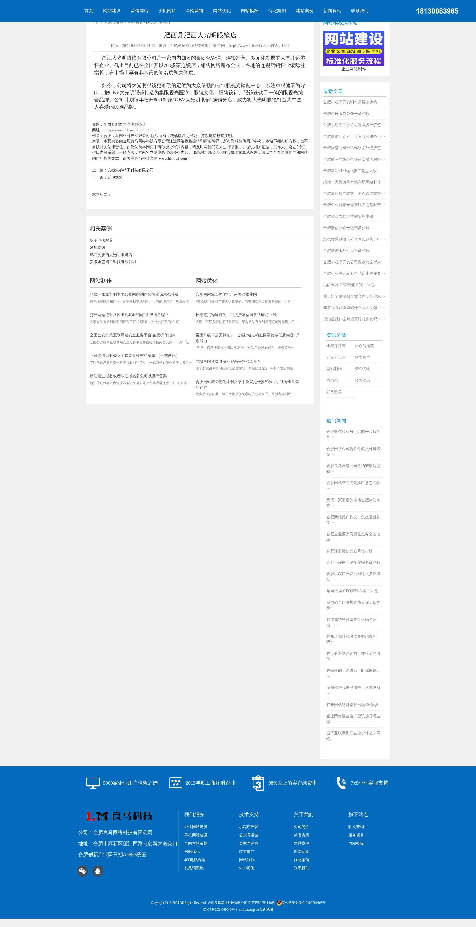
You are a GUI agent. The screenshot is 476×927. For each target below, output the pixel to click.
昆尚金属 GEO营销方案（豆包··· (351, 285)
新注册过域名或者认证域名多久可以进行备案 (128, 376)
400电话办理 (194, 860)
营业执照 (268, 903)
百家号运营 (336, 357)
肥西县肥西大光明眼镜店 (125, 124)
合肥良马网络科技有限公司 (127, 136)
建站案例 (304, 10)
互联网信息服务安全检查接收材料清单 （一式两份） (135, 356)
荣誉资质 (301, 835)
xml (241, 910)
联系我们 (360, 10)
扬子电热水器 (101, 240)
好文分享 (334, 392)
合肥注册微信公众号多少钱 (346, 114)
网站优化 (222, 10)
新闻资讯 (332, 10)
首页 (88, 10)
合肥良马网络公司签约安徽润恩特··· (354, 159)
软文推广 (362, 357)
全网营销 (194, 10)
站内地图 (266, 910)
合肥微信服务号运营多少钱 (346, 251)
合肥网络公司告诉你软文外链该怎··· (354, 148)
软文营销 (356, 827)
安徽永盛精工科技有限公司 (130, 170)
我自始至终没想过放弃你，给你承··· (354, 296)
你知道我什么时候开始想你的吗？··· (354, 319)
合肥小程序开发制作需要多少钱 (350, 102)
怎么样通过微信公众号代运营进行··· (354, 239)
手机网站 (167, 10)
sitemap (250, 910)
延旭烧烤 (115, 177)
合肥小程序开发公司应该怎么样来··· (354, 262)
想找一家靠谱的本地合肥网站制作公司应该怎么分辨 (134, 294)
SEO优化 (215, 152)
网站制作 (334, 369)
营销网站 (139, 10)
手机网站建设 (195, 835)
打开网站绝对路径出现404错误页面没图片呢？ (129, 315)
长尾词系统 (194, 868)
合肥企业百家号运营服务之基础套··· (354, 205)
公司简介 (301, 827)
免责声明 (254, 903)
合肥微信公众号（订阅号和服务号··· (354, 136)
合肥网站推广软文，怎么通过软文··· (354, 194)
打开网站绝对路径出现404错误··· (354, 705)
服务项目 (356, 835)
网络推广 (288, 152)
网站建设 (112, 10)
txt (257, 910)
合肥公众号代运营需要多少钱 (348, 216)
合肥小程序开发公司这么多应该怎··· (354, 125)
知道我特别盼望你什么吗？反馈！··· (354, 308)
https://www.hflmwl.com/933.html (131, 130)
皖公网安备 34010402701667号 (304, 903)
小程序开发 (336, 346)
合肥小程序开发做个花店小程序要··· (354, 273)
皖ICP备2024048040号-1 (220, 910)
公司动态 (362, 380)
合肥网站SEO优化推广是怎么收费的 (226, 294)
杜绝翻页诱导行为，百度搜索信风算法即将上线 (236, 315)
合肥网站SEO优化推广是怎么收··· (352, 171)
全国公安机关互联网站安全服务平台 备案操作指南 (133, 335)
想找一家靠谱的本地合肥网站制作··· (354, 182)
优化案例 (277, 10)
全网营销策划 (195, 843)
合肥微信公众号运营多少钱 (346, 228)
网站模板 (249, 10)
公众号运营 (364, 346)
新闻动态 (301, 852)
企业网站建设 (195, 827)
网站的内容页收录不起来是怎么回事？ (228, 361)
